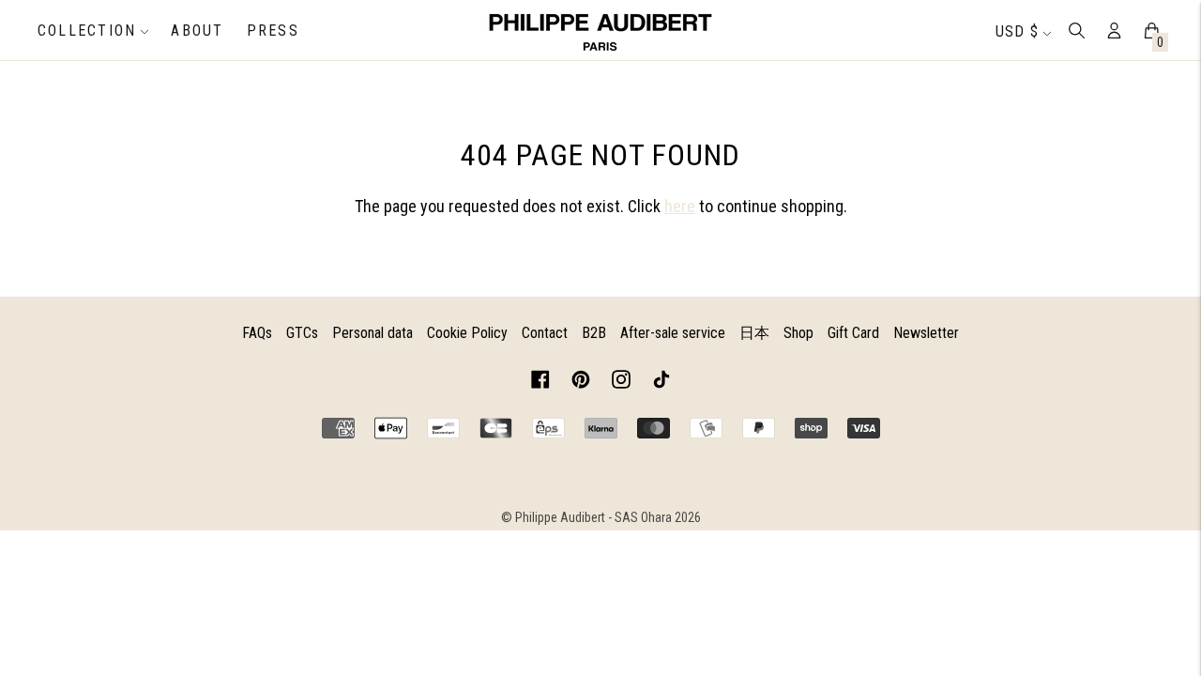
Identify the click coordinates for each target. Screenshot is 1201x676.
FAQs (257, 333)
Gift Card (853, 333)
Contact (545, 333)
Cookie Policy (467, 333)
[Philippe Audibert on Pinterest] (580, 382)
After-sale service (672, 333)
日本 (754, 333)
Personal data (372, 333)
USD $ (1017, 31)
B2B (594, 333)
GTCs (302, 333)
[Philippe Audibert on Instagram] (621, 382)
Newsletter (926, 333)
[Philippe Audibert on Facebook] (540, 382)
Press (273, 30)
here (679, 206)
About (197, 30)
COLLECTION (87, 30)
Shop (798, 333)
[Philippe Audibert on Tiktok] (661, 382)
